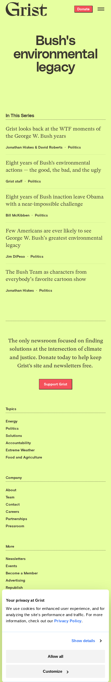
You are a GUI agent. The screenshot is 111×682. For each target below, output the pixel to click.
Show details (83, 640)
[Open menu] (101, 9)
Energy (12, 421)
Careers (12, 511)
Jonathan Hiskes (20, 147)
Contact (13, 504)
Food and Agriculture (24, 457)
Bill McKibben (17, 215)
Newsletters (16, 558)
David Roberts (50, 147)
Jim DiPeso (15, 256)
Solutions (14, 435)
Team (10, 497)
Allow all (55, 656)
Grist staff (14, 181)
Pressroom (15, 526)
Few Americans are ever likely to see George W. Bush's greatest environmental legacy (54, 238)
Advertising (15, 580)
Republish (14, 587)
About (11, 490)
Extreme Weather (20, 450)
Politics (74, 147)
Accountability (18, 443)
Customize (52, 671)
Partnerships (16, 518)
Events (11, 566)
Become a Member (22, 573)
